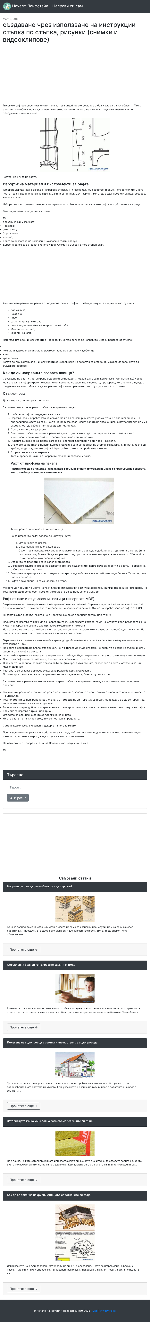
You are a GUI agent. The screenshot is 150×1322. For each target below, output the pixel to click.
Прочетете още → (24, 949)
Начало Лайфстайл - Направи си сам (47, 6)
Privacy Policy (108, 1310)
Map (95, 1310)
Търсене (19, 798)
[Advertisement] (75, 75)
